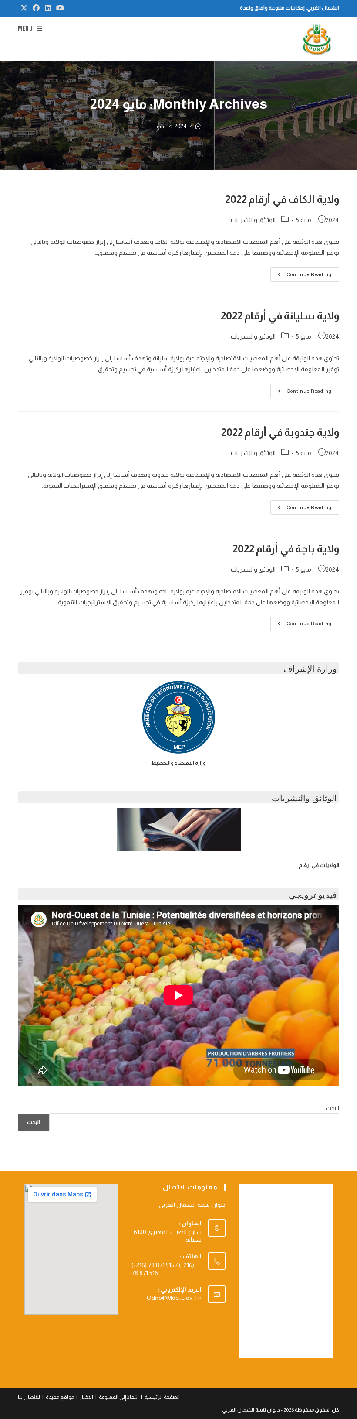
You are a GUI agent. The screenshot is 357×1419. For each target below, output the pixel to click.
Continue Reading (302, 276)
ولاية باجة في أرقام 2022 (285, 549)
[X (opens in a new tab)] (24, 8)
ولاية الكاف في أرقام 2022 (282, 199)
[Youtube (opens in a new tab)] (59, 8)
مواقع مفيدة (60, 1397)
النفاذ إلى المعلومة (119, 1397)
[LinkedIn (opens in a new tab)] (48, 8)
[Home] (198, 126)
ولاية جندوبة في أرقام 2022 (280, 432)
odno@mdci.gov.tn (174, 1297)
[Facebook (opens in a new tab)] (36, 8)
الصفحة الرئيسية (162, 1397)
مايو (161, 126)
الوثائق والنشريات (253, 219)
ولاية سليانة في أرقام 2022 (280, 316)
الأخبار (86, 1397)
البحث (332, 1108)
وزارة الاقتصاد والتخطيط (178, 763)
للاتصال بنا (29, 1397)
